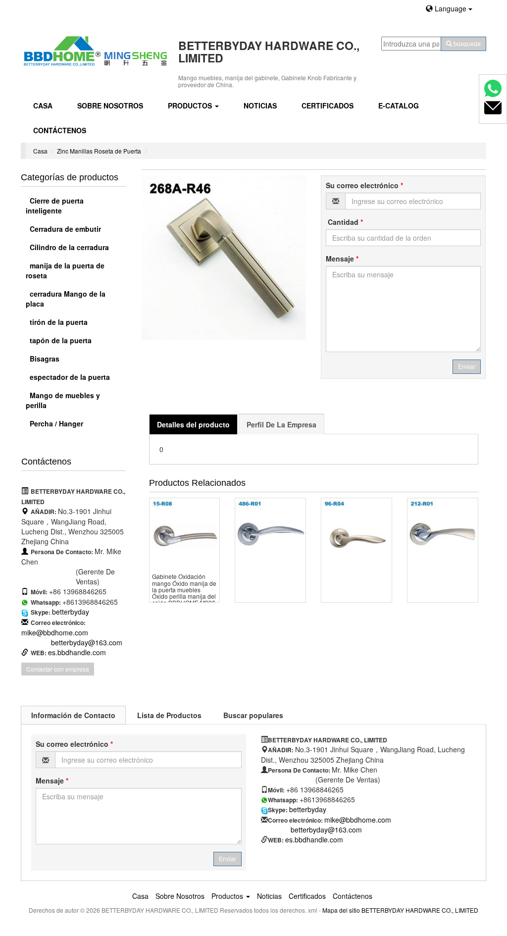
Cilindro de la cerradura (68, 247)
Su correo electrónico (364, 185)
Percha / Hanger (55, 423)
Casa (42, 105)
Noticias (260, 105)
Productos (191, 105)
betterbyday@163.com (86, 642)
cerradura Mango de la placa (65, 299)
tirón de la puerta (58, 322)
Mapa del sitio (341, 910)
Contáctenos (59, 130)
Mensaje (342, 258)
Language (450, 8)
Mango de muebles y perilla (63, 400)
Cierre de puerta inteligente (55, 205)
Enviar (466, 366)
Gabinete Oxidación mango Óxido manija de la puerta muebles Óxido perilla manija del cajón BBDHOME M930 (184, 589)
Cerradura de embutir (64, 229)
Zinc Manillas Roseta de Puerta (99, 151)
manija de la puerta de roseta (65, 270)
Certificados (328, 105)
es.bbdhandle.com (77, 652)
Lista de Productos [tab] (169, 715)
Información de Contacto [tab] (73, 715)
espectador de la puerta (69, 377)
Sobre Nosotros (110, 105)
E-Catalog (398, 105)
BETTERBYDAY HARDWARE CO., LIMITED (419, 910)
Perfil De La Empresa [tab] (281, 424)
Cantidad (344, 222)
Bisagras (43, 359)
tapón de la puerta (60, 340)
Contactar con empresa (57, 669)
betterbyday (70, 612)
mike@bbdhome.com (54, 632)
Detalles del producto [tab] (193, 424)
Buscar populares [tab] (253, 715)
